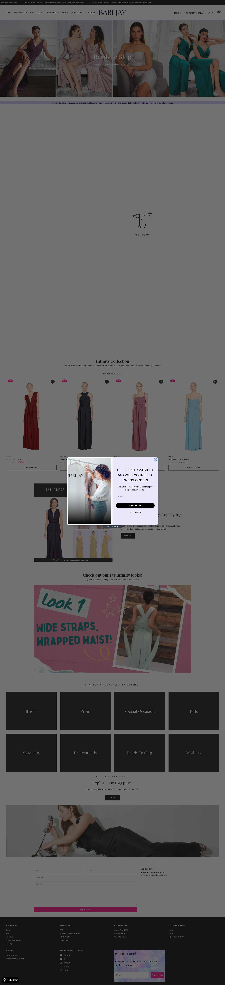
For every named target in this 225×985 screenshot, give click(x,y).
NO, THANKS (135, 512)
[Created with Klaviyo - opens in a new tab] (112, 526)
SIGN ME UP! (135, 505)
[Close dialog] (155, 459)
